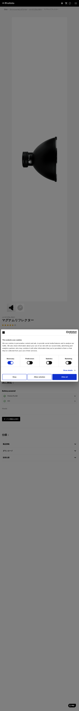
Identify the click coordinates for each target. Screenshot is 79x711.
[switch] (30, 362)
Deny (14, 377)
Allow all (64, 377)
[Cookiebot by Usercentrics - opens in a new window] (68, 332)
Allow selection (39, 377)
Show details (68, 370)
